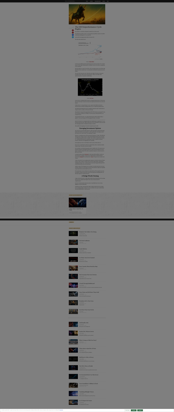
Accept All (140, 410)
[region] (87, 410)
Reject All (134, 410)
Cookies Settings (127, 410)
